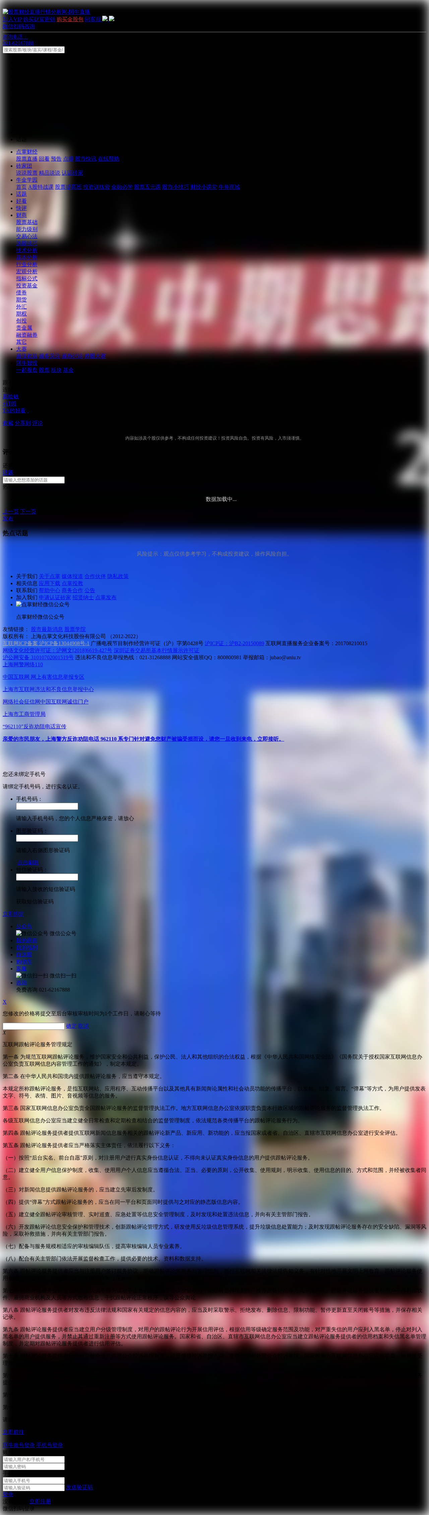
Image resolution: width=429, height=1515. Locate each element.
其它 (21, 342)
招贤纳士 (83, 597)
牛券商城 (229, 187)
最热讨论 (72, 356)
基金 (68, 370)
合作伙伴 (95, 576)
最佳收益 (27, 356)
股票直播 (27, 159)
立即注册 (40, 1501)
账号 (8, 1452)
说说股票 (27, 173)
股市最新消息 (47, 629)
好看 (21, 201)
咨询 (21, 983)
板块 (56, 370)
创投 (21, 321)
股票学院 (75, 629)
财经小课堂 (203, 187)
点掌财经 (27, 152)
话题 (21, 194)
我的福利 (27, 947)
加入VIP (12, 19)
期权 (21, 314)
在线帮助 (108, 159)
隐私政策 (118, 576)
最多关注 (49, 356)
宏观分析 (27, 271)
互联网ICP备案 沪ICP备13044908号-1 (46, 643)
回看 (44, 159)
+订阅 (9, 403)
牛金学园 (27, 180)
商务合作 (72, 590)
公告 (89, 590)
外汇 (21, 307)
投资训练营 (96, 187)
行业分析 (27, 264)
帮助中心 (49, 590)
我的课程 (27, 940)
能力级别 (27, 229)
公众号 (24, 926)
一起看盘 (27, 370)
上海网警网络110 (23, 664)
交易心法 (27, 236)
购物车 (24, 961)
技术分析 (27, 250)
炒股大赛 (95, 356)
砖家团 (24, 166)
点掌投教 (72, 583)
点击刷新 (28, 862)
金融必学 (122, 187)
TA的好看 (14, 410)
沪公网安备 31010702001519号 (38, 657)
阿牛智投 (27, 363)
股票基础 (27, 222)
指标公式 (27, 278)
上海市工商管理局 (24, 714)
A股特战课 (41, 187)
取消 (83, 1026)
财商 (21, 215)
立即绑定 (13, 914)
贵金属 (24, 328)
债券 (21, 292)
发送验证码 (79, 1487)
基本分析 (27, 257)
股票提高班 (68, 187)
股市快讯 (86, 159)
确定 (71, 1026)
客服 (21, 968)
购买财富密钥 (39, 19)
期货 (21, 299)
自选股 (24, 954)
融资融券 (27, 335)
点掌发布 (106, 597)
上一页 (11, 511)
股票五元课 (147, 187)
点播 (68, 159)
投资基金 (27, 285)
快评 (21, 208)
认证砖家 (72, 173)
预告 (56, 159)
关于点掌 (49, 576)
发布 (8, 518)
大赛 (21, 349)
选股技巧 (27, 243)
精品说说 (49, 173)
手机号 (11, 1473)
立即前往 (13, 1432)
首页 (21, 187)
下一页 (28, 511)
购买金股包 (70, 19)
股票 (44, 370)
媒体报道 (72, 576)
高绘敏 (11, 396)
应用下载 (49, 583)
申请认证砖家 (55, 597)
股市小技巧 (175, 187)
